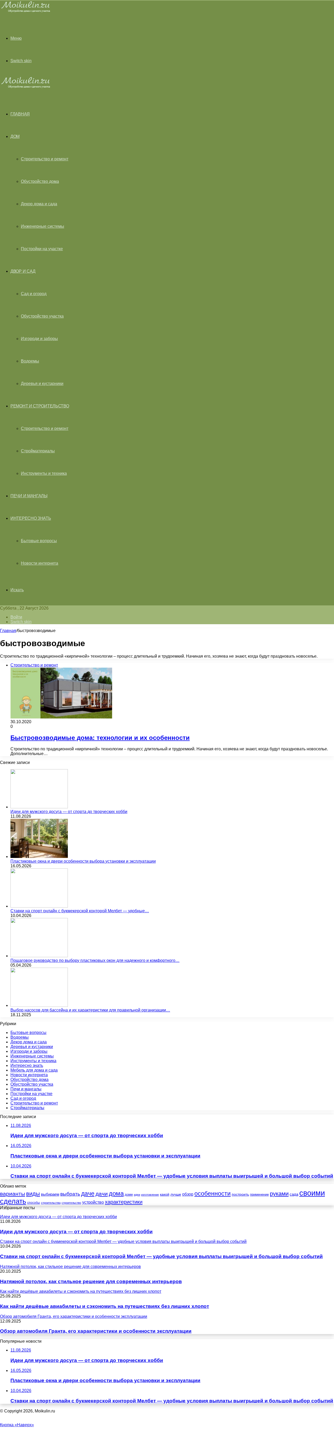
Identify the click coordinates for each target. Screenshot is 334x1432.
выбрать (70, 1194)
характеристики (123, 1202)
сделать (13, 1201)
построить (240, 1194)
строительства (51, 1202)
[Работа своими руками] (26, 11)
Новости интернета (39, 563)
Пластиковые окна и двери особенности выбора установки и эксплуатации (83, 861)
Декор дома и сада (39, 204)
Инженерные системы (42, 226)
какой (164, 1194)
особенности (212, 1193)
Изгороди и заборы (39, 338)
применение (259, 1194)
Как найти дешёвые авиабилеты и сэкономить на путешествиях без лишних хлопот (104, 1306)
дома (116, 1193)
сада (294, 1194)
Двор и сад (22, 271)
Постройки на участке (42, 249)
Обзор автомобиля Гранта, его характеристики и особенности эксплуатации (96, 1331)
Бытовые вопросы (39, 541)
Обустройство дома (40, 181)
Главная (8, 630)
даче (87, 1193)
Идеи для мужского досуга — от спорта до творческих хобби (68, 811)
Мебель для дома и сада (34, 1070)
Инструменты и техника (44, 473)
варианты (12, 1194)
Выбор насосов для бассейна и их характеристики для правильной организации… (90, 1010)
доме (129, 1194)
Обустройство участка (42, 316)
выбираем (50, 1194)
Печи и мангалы (28, 496)
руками (279, 1194)
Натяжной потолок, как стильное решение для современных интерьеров (91, 1281)
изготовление (150, 1194)
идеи (137, 1194)
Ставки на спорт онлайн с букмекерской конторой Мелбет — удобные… (79, 911)
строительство (71, 1202)
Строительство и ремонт (44, 159)
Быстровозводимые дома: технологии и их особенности (100, 737)
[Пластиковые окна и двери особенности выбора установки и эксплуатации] (39, 856)
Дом (15, 136)
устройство (93, 1202)
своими (312, 1193)
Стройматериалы (38, 451)
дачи (102, 1194)
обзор (187, 1194)
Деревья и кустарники (42, 383)
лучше (175, 1194)
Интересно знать (30, 518)
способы (33, 1203)
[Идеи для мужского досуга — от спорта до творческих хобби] (39, 807)
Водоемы (30, 361)
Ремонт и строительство (39, 406)
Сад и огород (33, 293)
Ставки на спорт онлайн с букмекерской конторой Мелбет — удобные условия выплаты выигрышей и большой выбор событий (161, 1256)
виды (33, 1193)
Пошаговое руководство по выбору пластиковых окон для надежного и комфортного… (95, 960)
